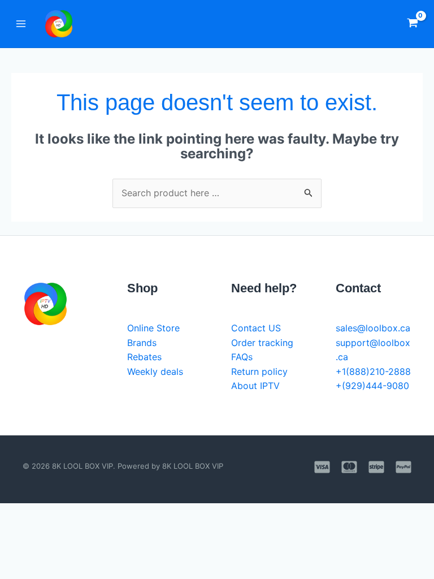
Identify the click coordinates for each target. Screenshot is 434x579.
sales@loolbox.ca (373, 328)
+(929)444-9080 (372, 385)
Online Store (153, 328)
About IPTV (255, 385)
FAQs (242, 356)
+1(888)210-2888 (373, 371)
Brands (142, 342)
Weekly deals (155, 371)
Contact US (256, 328)
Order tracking (262, 342)
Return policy (259, 371)
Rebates (144, 356)
